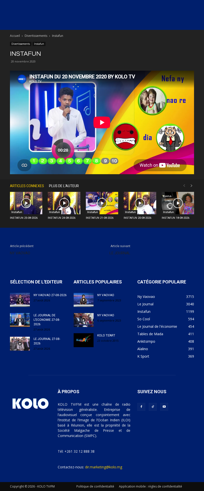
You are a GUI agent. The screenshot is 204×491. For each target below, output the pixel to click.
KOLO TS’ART (106, 335)
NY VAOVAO (20, 253)
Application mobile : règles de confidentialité (150, 486)
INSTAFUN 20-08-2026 (137, 217)
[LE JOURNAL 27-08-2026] (20, 344)
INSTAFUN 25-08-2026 (24, 217)
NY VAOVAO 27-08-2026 (50, 295)
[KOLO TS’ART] (84, 340)
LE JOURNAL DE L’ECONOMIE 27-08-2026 (47, 320)
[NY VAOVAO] (84, 300)
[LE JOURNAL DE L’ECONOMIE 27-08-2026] (20, 320)
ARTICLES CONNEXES (27, 186)
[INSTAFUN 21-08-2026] (102, 203)
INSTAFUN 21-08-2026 (99, 217)
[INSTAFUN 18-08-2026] (178, 203)
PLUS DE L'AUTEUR (64, 186)
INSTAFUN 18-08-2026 (175, 217)
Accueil (15, 36)
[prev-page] (184, 186)
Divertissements (36, 36)
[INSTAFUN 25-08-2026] (26, 203)
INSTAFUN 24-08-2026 (61, 217)
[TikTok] (153, 407)
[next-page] (191, 186)
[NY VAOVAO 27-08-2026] (20, 300)
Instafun (39, 44)
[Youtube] (164, 407)
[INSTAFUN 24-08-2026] (64, 203)
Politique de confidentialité (95, 486)
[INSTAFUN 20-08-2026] (140, 203)
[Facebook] (141, 407)
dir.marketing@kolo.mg (103, 467)
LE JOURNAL (119, 253)
